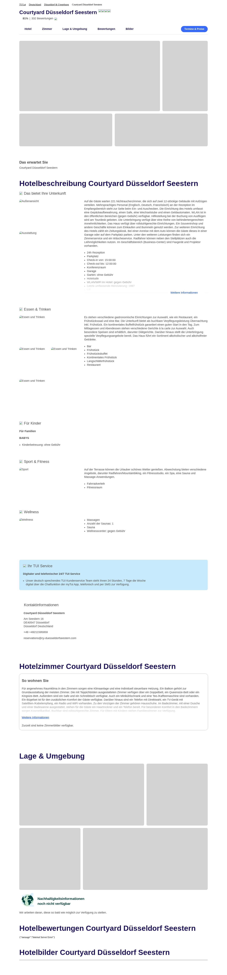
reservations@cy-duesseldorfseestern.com (50, 638)
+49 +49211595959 (36, 632)
